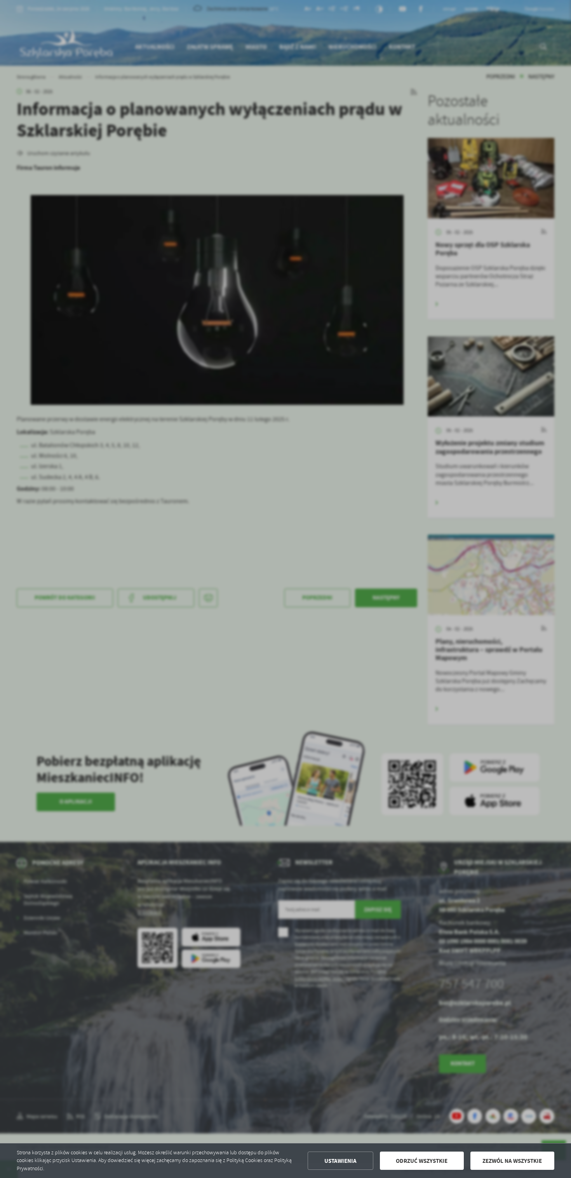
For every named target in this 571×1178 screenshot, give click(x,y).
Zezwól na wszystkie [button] (512, 1161)
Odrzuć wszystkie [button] (421, 1161)
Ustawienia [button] (340, 1161)
